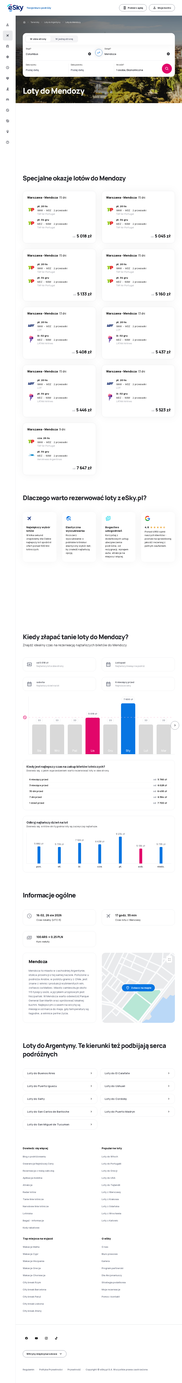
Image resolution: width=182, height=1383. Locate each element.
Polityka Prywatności (51, 1369)
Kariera (106, 1261)
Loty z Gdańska (110, 1206)
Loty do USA (108, 1177)
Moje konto (164, 7)
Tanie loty (35, 22)
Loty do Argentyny (52, 22)
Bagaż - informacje (33, 1220)
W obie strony (38, 39)
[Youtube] (36, 1338)
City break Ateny (32, 1310)
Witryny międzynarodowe (41, 1353)
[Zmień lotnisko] (98, 52)
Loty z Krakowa (110, 1199)
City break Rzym (32, 1282)
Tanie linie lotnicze (33, 1199)
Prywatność (74, 1369)
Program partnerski (112, 1268)
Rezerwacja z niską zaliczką (38, 1170)
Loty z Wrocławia (111, 1213)
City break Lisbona (33, 1303)
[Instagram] (46, 1338)
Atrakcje (28, 1185)
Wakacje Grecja (32, 1268)
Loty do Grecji (109, 1170)
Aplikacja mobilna (32, 1177)
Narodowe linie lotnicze (36, 1206)
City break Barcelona (34, 1289)
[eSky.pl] (24, 22)
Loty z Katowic (110, 1220)
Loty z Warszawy (111, 1192)
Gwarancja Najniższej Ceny (38, 1163)
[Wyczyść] (89, 53)
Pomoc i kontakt (111, 1296)
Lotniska (28, 1213)
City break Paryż (32, 1296)
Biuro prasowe (110, 1254)
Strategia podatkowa (114, 1282)
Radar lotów (29, 1192)
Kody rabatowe (31, 1227)
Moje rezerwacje (111, 1289)
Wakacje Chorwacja (34, 1275)
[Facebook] (26, 1338)
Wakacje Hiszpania (33, 1261)
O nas (105, 1246)
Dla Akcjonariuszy (112, 1275)
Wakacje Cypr (30, 1254)
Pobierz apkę (135, 7)
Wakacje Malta (31, 1246)
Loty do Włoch (110, 1156)
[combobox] (56, 54)
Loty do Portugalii (111, 1163)
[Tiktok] (56, 1338)
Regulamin (28, 1369)
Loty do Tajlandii (111, 1185)
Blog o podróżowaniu (34, 1156)
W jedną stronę (64, 39)
